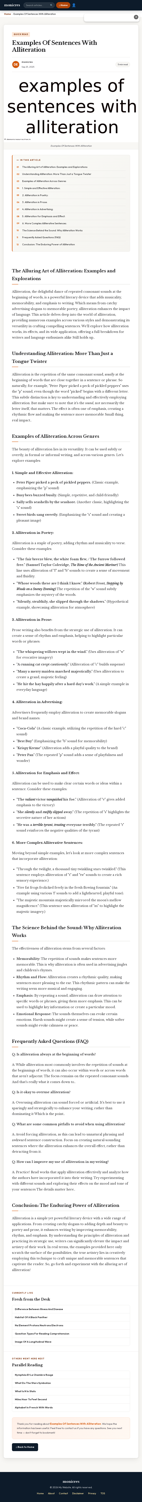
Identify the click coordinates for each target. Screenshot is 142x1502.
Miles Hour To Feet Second (31, 1399)
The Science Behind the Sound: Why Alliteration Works (52, 230)
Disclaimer (78, 1493)
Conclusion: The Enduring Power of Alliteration (48, 244)
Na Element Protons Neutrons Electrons (39, 1325)
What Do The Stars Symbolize (33, 1383)
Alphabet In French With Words (34, 1407)
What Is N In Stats (25, 1391)
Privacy (92, 1493)
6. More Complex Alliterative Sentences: (44, 223)
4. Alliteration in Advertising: (37, 209)
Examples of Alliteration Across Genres (44, 181)
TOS (102, 1493)
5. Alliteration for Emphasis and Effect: (43, 216)
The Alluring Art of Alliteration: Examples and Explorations (54, 167)
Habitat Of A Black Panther (31, 1317)
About (51, 1493)
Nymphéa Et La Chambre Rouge (34, 1374)
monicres (12, 5)
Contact (63, 1493)
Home (40, 1493)
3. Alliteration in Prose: (34, 202)
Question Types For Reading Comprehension (42, 1333)
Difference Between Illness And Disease (39, 1309)
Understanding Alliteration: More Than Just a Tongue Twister (56, 174)
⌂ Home (63, 5)
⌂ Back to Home (25, 1447)
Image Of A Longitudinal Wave (33, 1341)
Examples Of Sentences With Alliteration (75, 1423)
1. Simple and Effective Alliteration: (41, 188)
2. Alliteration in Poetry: (35, 195)
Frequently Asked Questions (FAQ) (41, 237)
